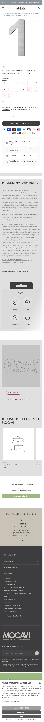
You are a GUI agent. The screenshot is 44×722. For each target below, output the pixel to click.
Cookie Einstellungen (9, 584)
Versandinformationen (10, 599)
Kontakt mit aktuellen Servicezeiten (13, 608)
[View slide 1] (17, 540)
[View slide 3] (22, 540)
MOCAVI (4, 67)
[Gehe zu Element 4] (11, 60)
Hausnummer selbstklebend (23, 13)
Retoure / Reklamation (10, 611)
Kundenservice (21, 161)
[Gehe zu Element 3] (9, 60)
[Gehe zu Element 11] (28, 60)
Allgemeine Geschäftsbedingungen (13, 590)
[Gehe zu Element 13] (33, 60)
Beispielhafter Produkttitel (11, 465)
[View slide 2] (20, 540)
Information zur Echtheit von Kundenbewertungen (17, 593)
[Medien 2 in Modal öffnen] (37, 22)
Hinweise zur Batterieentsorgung (12, 605)
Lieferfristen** (8, 602)
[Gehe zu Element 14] (36, 60)
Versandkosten (6, 109)
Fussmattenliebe (21, 536)
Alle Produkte (10, 13)
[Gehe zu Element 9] (24, 60)
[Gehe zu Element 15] (38, 60)
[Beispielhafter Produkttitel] (18, 444)
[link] (13, 393)
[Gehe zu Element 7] (19, 60)
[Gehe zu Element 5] (14, 60)
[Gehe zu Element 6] (16, 60)
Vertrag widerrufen (12, 616)
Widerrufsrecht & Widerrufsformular (14, 587)
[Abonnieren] (37, 653)
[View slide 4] (25, 540)
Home (4, 13)
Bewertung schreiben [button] (21, 496)
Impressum (7, 579)
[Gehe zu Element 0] (4, 60)
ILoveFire (28, 536)
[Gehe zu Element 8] (21, 60)
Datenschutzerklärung (10, 582)
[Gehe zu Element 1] (6, 60)
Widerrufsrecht (18, 142)
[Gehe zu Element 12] (31, 60)
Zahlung (6, 596)
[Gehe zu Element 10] (26, 60)
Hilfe (28, 666)
